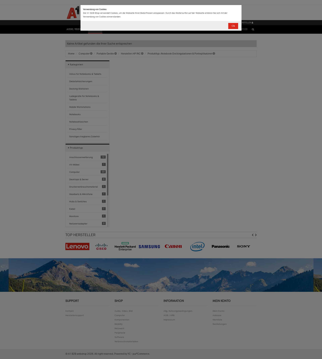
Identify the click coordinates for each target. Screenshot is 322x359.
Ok (233, 25)
